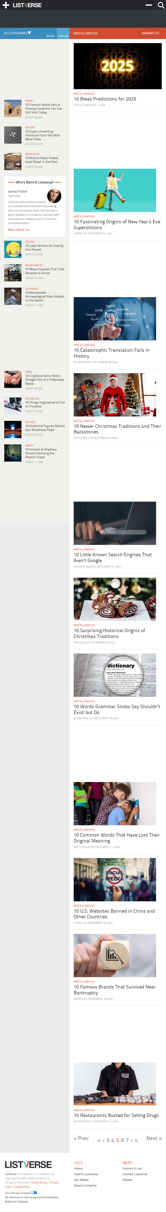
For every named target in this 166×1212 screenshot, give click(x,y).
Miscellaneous (84, 93)
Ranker (128, 1179)
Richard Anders (85, 566)
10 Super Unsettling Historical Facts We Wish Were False (42, 135)
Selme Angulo (83, 718)
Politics (29, 242)
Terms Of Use (39, 1182)
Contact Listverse (135, 1174)
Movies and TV (33, 265)
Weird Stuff (32, 154)
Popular (63, 36)
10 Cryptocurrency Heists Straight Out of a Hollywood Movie (44, 379)
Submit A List (132, 1168)
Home (78, 1168)
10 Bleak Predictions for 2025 (105, 99)
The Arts (30, 422)
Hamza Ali (80, 233)
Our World (32, 289)
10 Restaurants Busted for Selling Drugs (116, 1115)
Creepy (29, 445)
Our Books (81, 1179)
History (29, 127)
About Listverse (85, 1185)
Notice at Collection (16, 1201)
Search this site (161, 5)
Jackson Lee (82, 642)
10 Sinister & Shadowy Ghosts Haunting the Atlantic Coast (41, 453)
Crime (28, 372)
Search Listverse (86, 1174)
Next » (154, 1138)
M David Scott (83, 362)
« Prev (81, 1138)
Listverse (10, 1174)
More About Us (18, 230)
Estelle (79, 105)
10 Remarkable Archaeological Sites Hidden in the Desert (44, 296)
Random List (150, 33)
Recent (50, 36)
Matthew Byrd (84, 847)
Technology (32, 398)
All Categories (16, 33)
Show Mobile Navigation (6, 5)
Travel (29, 101)
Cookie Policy (22, 1186)
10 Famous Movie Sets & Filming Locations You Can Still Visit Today (43, 108)
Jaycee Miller (83, 438)
